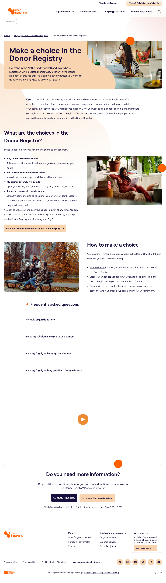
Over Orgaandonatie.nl (80, 537)
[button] (10, 21)
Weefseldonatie (87, 11)
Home (7, 35)
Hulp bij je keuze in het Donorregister (31, 35)
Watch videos (97, 267)
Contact (72, 546)
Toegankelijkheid (11, 562)
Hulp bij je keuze (113, 11)
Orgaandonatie (63, 11)
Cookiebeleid (48, 562)
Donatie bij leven (108, 546)
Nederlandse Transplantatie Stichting (101, 572)
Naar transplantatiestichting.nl (86, 562)
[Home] (17, 11)
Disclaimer (62, 562)
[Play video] (83, 419)
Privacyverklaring (30, 562)
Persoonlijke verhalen (79, 541)
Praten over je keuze (141, 11)
